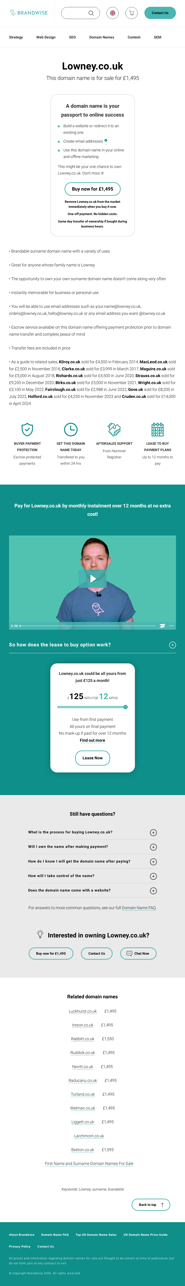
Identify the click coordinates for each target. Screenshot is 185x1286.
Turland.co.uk (83, 1094)
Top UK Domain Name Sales (96, 1234)
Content (134, 37)
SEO (72, 37)
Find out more (92, 740)
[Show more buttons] (171, 626)
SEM (157, 37)
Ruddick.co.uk (82, 1052)
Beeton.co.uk (82, 1149)
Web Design (46, 37)
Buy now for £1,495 (92, 189)
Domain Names (101, 37)
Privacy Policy (20, 1246)
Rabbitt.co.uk (82, 1038)
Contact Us (160, 13)
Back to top (147, 1205)
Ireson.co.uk (82, 1025)
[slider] (88, 626)
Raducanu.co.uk (83, 1080)
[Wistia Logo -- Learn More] (162, 626)
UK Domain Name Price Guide (146, 1234)
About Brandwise (22, 1234)
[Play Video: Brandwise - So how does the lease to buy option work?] (93, 579)
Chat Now (141, 953)
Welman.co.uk (82, 1108)
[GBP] (112, 13)
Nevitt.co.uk (82, 1066)
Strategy (16, 37)
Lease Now (93, 757)
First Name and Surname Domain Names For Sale (89, 1163)
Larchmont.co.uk (89, 1135)
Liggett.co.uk (83, 1121)
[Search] (90, 14)
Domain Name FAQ (139, 907)
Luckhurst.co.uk (83, 1011)
